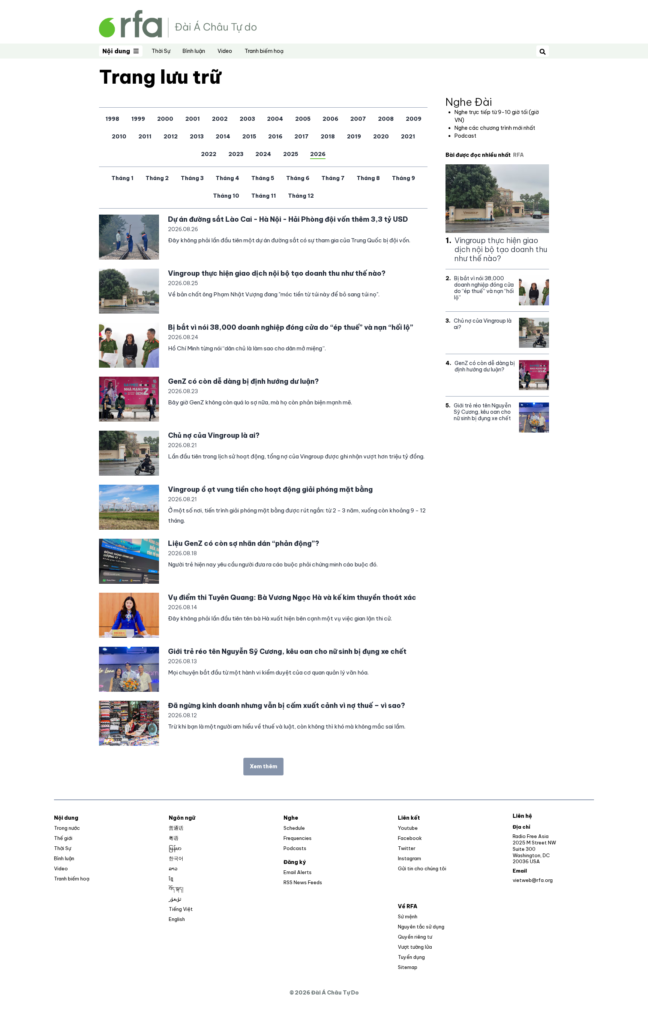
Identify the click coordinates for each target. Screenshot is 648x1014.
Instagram (409, 858)
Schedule (294, 828)
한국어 (176, 858)
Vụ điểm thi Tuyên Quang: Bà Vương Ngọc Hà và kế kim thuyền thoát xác (292, 597)
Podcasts (295, 848)
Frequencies (298, 838)
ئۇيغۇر (175, 899)
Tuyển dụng (411, 957)
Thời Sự (161, 51)
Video (225, 51)
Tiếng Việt (181, 909)
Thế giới (63, 838)
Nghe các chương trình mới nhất (494, 128)
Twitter (407, 848)
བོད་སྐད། (176, 889)
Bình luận (194, 51)
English (177, 919)
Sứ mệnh (407, 916)
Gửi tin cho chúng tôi (422, 868)
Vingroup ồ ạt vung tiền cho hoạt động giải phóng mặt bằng (270, 489)
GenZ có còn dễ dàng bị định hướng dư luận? (243, 381)
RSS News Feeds (303, 882)
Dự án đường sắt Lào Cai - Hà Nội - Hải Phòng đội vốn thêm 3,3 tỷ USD (288, 219)
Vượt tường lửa (415, 947)
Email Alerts (298, 872)
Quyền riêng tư (415, 937)
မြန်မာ (175, 848)
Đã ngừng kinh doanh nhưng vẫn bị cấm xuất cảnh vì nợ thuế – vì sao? (286, 705)
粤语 (173, 838)
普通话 (176, 828)
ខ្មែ (171, 879)
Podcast (465, 135)
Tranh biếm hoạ (264, 51)
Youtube (408, 828)
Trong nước (67, 828)
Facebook (410, 838)
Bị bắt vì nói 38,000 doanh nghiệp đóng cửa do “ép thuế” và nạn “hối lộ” (290, 327)
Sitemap (407, 967)
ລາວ (173, 868)
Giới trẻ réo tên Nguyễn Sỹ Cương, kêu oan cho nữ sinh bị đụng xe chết (287, 651)
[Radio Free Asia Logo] (177, 23)
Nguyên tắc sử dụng (421, 927)
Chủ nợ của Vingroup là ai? (214, 435)
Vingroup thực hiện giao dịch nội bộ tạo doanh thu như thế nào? (277, 273)
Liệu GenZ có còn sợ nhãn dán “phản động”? (243, 543)
